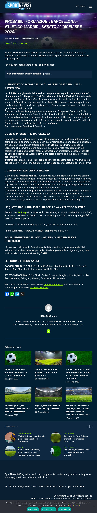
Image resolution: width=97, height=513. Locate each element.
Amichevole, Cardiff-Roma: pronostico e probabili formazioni (76, 439)
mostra (47, 74)
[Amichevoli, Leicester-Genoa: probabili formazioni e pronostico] (55, 451)
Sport (29, 434)
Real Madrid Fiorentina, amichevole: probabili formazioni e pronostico (29, 452)
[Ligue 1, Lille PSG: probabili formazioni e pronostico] (48, 394)
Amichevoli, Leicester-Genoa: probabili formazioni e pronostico (77, 452)
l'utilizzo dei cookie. (73, 505)
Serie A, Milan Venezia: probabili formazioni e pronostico (46, 372)
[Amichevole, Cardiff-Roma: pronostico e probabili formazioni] (55, 437)
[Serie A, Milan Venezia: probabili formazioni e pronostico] (48, 358)
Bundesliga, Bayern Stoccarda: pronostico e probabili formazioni (17, 408)
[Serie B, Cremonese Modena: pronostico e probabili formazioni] (18, 358)
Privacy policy (64, 509)
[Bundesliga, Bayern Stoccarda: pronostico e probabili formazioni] (18, 394)
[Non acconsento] (94, 506)
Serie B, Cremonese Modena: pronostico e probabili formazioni (16, 372)
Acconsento (33, 509)
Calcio (66, 434)
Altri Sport (22, 434)
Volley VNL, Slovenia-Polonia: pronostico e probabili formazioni (31, 439)
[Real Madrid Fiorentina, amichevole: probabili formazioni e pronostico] (10, 451)
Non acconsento (48, 509)
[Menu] (90, 6)
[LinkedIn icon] (48, 331)
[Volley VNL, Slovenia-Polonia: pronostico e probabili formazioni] (10, 437)
